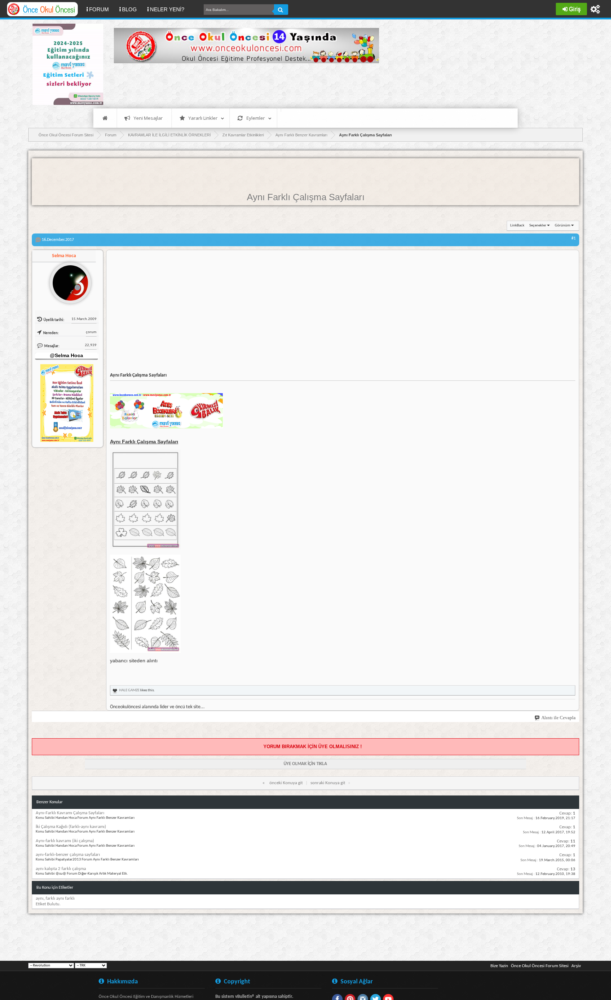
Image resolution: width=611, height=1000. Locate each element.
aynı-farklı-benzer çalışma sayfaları (68, 854)
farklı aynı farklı (60, 898)
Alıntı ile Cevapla (558, 717)
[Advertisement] (242, 85)
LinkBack (517, 225)
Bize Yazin (499, 966)
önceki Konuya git (286, 783)
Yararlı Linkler (202, 118)
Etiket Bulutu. (48, 904)
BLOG (129, 9)
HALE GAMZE (129, 690)
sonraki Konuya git (327, 783)
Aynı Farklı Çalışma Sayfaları (306, 197)
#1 (573, 238)
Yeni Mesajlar (148, 118)
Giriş (575, 9)
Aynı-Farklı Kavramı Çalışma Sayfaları (70, 813)
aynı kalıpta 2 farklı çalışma (61, 868)
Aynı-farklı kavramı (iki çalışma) (65, 841)
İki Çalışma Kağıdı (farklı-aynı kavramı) (71, 826)
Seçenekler (537, 225)
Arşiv (576, 966)
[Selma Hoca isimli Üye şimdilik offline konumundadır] (67, 280)
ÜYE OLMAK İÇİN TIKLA (305, 764)
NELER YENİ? (167, 9)
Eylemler (255, 118)
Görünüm (562, 225)
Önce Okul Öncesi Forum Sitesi (540, 966)
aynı (39, 898)
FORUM (101, 9)
